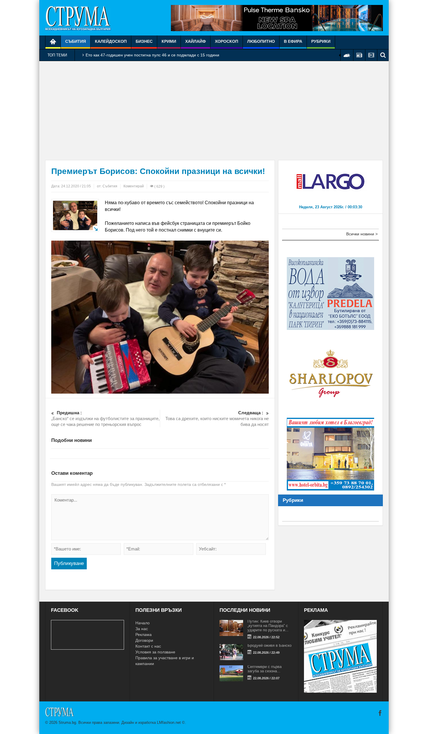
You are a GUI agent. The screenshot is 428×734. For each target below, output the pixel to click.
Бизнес (144, 41)
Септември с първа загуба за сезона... (264, 668)
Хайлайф (195, 41)
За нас (141, 628)
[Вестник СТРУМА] (78, 17)
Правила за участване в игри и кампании (164, 660)
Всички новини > (362, 234)
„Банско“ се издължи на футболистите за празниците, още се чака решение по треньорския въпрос (105, 418)
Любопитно (261, 41)
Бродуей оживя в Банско (269, 645)
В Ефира (293, 41)
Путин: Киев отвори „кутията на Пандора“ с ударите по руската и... (268, 625)
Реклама (143, 634)
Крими (169, 41)
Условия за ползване (155, 652)
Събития (75, 41)
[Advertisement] (214, 110)
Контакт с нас (148, 646)
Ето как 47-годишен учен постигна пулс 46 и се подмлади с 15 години (152, 55)
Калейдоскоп (111, 41)
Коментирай (133, 186)
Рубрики (320, 41)
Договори (144, 640)
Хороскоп (226, 41)
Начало (142, 623)
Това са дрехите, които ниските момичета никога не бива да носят (217, 418)
